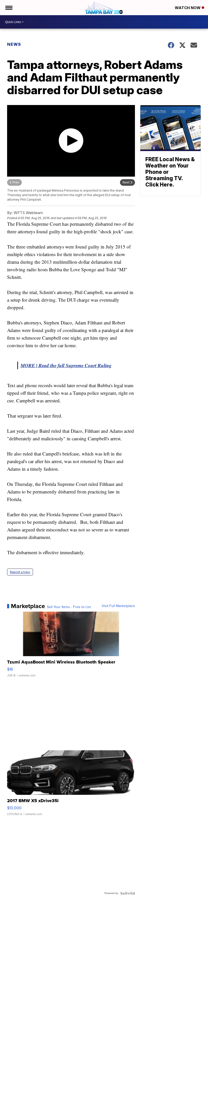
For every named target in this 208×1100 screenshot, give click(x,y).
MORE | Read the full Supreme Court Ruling (66, 365)
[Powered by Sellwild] (127, 893)
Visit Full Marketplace (118, 606)
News (14, 44)
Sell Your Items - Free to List (69, 607)
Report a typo (20, 572)
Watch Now (188, 7)
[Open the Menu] (8, 7)
